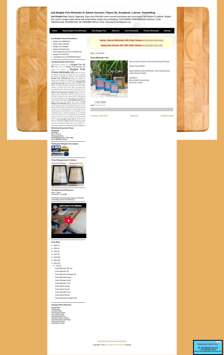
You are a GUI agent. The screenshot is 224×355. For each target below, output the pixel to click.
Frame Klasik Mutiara (62, 295)
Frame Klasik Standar (62, 286)
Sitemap (167, 31)
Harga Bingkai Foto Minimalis (74, 31)
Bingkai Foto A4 (59, 67)
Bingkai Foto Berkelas (58, 69)
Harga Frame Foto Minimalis (58, 100)
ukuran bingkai (78, 123)
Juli (57, 266)
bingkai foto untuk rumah (68, 82)
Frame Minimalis (57, 96)
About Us (115, 31)
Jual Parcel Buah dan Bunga (61, 320)
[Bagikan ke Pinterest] (105, 102)
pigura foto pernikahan (70, 118)
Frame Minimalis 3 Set (62, 283)
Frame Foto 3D (63, 91)
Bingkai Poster (74, 85)
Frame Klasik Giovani (62, 289)
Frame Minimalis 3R (62, 271)
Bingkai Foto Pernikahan (58, 80)
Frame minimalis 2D (69, 96)
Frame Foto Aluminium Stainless (63, 93)
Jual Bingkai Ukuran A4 (73, 105)
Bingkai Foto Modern (77, 78)
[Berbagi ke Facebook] (103, 102)
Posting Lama (166, 116)
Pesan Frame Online (61, 116)
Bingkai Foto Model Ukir (61, 49)
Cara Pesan (115, 341)
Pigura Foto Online (56, 118)
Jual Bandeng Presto (58, 316)
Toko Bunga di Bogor (58, 313)
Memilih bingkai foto (56, 111)
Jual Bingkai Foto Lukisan (71, 102)
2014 (56, 263)
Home (54, 31)
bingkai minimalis (62, 85)
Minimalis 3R (57, 112)
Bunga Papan (55, 307)
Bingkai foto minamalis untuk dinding (72, 76)
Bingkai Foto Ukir (154, 45)
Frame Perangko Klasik (63, 280)
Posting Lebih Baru (99, 116)
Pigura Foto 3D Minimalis (76, 116)
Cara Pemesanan (131, 31)
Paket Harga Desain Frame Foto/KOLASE (67, 52)
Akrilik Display (55, 64)
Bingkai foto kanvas (79, 72)
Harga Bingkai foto (60, 98)
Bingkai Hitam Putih (70, 83)
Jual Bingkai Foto (74, 100)
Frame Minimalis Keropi (63, 277)
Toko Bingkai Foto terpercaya (64, 123)
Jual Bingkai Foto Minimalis (114, 345)
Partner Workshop (151, 31)
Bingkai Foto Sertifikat (60, 46)
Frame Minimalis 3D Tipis (63, 268)
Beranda (134, 116)
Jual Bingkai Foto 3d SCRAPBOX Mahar (67, 57)
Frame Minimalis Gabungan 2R (65, 274)
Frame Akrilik (63, 89)
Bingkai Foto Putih (73, 80)
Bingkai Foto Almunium (74, 67)
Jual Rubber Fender (58, 323)
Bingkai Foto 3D (78, 65)
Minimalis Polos (61, 114)
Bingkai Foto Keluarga (59, 74)
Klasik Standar (66, 109)
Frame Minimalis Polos (63, 292)
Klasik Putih (56, 109)
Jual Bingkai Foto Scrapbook (77, 103)
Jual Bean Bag (56, 311)
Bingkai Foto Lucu (73, 74)
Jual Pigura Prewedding (65, 107)
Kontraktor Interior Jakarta (60, 318)
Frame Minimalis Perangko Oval (66, 298)
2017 (56, 254)
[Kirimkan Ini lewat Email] (96, 102)
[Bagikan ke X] (100, 102)
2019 (56, 248)
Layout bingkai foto (78, 109)
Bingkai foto (65, 64)
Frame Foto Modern (63, 94)
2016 (56, 257)
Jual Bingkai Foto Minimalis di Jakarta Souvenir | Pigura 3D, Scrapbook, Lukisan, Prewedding (103, 12)
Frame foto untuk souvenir (78, 94)
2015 (56, 260)
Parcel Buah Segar (57, 314)
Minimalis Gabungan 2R (70, 112)
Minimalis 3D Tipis (80, 111)
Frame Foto (72, 89)
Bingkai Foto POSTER (60, 54)
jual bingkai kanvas (58, 105)
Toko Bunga (55, 309)
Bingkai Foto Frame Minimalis (68, 71)
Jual (58, 321)
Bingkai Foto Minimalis (59, 78)
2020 (56, 245)
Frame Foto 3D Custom (76, 91)
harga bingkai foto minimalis (75, 98)
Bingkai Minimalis (155, 40)
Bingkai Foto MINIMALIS (61, 41)
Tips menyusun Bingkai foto (64, 121)
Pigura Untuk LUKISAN (61, 44)
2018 (56, 251)
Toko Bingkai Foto (99, 31)
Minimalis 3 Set (100, 105)
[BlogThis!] (98, 102)
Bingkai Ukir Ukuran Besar (67, 87)
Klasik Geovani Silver (79, 107)
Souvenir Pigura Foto (64, 120)
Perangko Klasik (72, 114)
